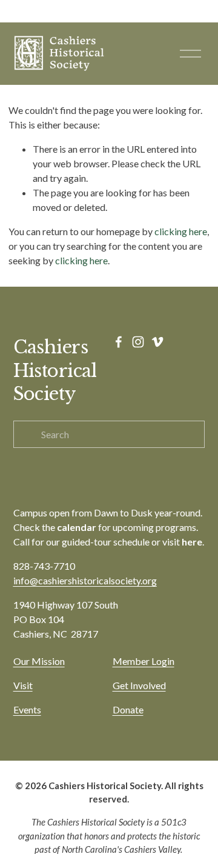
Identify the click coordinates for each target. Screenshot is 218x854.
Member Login (143, 661)
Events (27, 709)
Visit (23, 685)
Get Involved (139, 685)
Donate (128, 709)
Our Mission (39, 661)
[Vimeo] (157, 342)
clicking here (180, 231)
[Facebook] (119, 342)
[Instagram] (138, 342)
